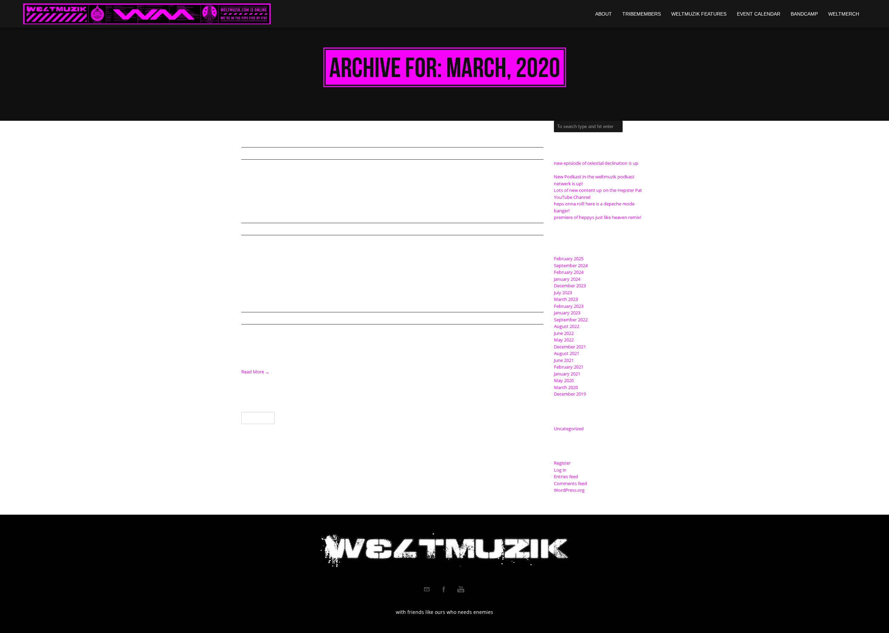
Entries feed (566, 476)
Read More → (255, 372)
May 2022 (564, 340)
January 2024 (567, 279)
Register (562, 463)
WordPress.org (569, 490)
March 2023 (566, 299)
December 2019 (570, 394)
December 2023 (570, 285)
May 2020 (564, 380)
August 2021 (566, 353)
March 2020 (566, 387)
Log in (560, 470)
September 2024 (571, 265)
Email (427, 589)
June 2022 (564, 333)
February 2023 (568, 306)
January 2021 (567, 374)
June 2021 (564, 360)
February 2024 (568, 272)
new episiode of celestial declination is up (596, 163)
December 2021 (570, 347)
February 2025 (568, 258)
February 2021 (568, 367)
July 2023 (563, 292)
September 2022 (571, 319)
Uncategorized (267, 153)
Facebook (444, 589)
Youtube (461, 589)
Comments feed (570, 483)
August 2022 (566, 326)
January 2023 (567, 313)
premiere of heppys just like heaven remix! (597, 217)
